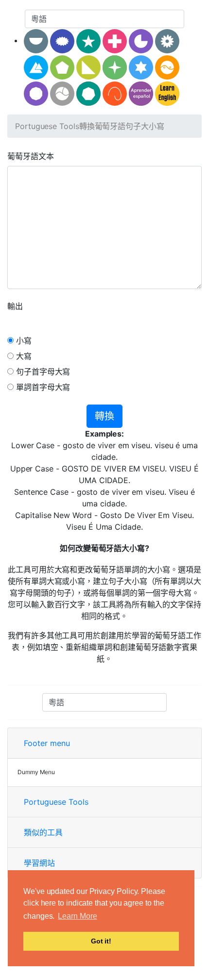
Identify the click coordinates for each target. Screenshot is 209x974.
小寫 (23, 340)
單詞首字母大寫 (42, 387)
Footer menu (47, 743)
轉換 (104, 416)
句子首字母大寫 (42, 371)
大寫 (23, 356)
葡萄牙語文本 (30, 156)
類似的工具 (43, 832)
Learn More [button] (77, 916)
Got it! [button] (101, 941)
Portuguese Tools (47, 126)
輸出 (15, 306)
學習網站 (39, 863)
